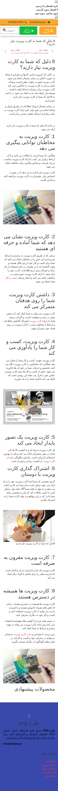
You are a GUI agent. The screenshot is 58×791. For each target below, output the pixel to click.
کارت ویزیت (35, 321)
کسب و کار (11, 277)
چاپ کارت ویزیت (22, 634)
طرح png (29, 723)
